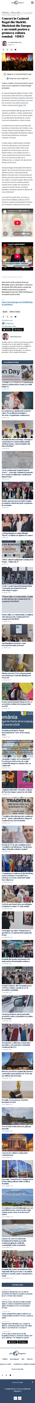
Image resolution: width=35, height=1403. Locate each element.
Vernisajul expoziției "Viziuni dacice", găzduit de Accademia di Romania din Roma (17, 933)
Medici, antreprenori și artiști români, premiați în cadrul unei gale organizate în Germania (17, 503)
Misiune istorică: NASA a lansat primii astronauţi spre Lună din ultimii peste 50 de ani (16, 675)
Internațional (14, 1359)
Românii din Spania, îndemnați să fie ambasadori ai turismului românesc (16, 960)
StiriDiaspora (5, 12)
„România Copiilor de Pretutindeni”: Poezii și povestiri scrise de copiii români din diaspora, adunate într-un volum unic (16, 762)
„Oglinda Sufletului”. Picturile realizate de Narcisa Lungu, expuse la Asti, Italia (17, 791)
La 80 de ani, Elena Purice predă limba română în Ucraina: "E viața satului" (17, 905)
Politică (4, 1359)
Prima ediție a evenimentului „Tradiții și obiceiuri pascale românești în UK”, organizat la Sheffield (17, 617)
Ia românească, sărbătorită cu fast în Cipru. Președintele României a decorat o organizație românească (16, 413)
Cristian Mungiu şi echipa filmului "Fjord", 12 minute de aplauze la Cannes (17, 534)
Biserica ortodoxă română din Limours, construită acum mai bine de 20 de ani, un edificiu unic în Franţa (17, 1073)
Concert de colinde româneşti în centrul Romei (15, 1154)
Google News (9, 323)
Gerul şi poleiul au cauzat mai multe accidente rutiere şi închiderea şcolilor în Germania (17, 1016)
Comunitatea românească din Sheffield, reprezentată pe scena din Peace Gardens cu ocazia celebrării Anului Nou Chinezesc (17, 876)
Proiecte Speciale (17, 1369)
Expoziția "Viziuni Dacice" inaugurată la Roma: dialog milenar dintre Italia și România (17, 1181)
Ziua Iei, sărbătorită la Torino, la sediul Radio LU (17, 385)
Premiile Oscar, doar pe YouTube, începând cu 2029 (15, 1101)
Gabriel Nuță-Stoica (16, 42)
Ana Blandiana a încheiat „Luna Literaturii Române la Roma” (14, 644)
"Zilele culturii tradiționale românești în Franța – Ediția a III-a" (17, 561)
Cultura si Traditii (15, 12)
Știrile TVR (22, 105)
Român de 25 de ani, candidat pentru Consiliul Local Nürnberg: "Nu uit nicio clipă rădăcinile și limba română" (17, 847)
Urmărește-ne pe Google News (19, 78)
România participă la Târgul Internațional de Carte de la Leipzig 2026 (16, 732)
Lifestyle (30, 1359)
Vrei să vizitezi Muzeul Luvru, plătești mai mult (16, 1127)
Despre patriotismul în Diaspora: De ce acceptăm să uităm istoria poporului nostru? (17, 704)
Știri (23, 1359)
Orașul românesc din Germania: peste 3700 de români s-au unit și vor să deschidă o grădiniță (17, 988)
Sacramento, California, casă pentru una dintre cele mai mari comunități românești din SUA (16, 1045)
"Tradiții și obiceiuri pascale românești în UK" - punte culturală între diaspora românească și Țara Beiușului (17, 818)
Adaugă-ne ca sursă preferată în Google (19, 74)
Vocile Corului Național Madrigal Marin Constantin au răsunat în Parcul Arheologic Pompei (17, 588)
